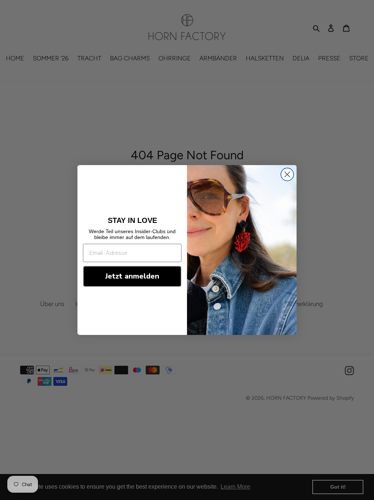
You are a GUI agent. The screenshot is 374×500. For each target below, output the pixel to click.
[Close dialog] (287, 174)
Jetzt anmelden (132, 276)
